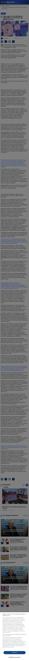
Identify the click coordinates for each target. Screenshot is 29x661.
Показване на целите (14, 657)
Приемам (14, 652)
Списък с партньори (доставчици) (10, 648)
